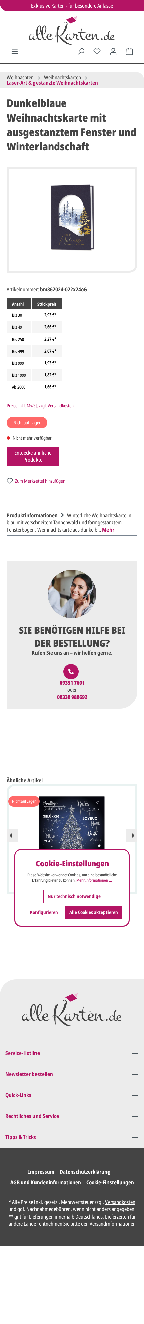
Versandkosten (120, 1202)
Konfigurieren (44, 912)
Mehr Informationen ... (94, 880)
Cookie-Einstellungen (110, 1182)
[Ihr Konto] (113, 51)
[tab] (70, 522)
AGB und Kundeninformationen (45, 1182)
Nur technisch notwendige (74, 896)
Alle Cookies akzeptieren (93, 912)
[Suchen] (81, 51)
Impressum (41, 1171)
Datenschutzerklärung (85, 1171)
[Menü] (15, 51)
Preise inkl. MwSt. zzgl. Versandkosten (40, 405)
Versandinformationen (113, 1223)
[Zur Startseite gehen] (72, 30)
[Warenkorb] (129, 51)
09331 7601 (72, 682)
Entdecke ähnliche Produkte (32, 456)
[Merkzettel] (97, 51)
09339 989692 (72, 697)
